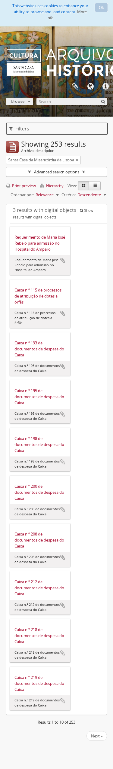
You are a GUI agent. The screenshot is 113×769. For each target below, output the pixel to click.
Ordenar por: (22, 194)
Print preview (23, 185)
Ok (101, 7)
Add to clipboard (63, 261)
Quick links (105, 86)
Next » (96, 736)
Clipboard (75, 86)
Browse (17, 101)
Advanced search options (56, 172)
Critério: (68, 194)
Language (90, 86)
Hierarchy (54, 185)
